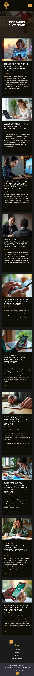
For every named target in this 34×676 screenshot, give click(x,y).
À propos (17, 649)
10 (23, 641)
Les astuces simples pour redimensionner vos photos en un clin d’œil (16, 126)
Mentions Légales (17, 658)
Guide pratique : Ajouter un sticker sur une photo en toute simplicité (16, 302)
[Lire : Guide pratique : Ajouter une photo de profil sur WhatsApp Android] (17, 591)
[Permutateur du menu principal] (30, 5)
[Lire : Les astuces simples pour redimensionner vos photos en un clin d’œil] (17, 109)
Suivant (17, 645)
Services (17, 655)
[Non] (32, 670)
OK (17, 673)
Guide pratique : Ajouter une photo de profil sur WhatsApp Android (16, 607)
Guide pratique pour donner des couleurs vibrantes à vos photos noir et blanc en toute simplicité (15, 487)
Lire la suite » (7, 92)
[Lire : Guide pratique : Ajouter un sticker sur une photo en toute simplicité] (17, 285)
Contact (17, 661)
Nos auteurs (17, 652)
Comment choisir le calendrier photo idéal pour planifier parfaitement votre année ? (17, 547)
